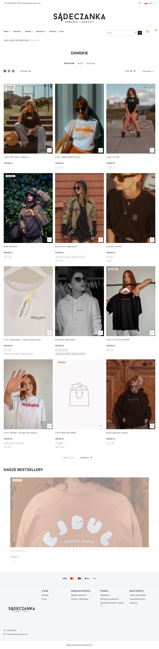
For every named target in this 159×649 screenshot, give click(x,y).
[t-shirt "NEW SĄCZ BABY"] (79, 394)
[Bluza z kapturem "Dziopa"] (130, 394)
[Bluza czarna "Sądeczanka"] (79, 208)
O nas (44, 599)
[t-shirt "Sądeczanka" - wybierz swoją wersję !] (28, 301)
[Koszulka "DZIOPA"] (130, 208)
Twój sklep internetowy (16, 40)
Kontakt (45, 595)
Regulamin (104, 595)
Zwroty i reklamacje (79, 599)
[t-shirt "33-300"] (130, 119)
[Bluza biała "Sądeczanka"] (79, 301)
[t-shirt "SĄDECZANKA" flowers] (79, 119)
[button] (140, 33)
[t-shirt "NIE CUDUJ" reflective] (28, 119)
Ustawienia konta (137, 599)
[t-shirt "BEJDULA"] (79, 512)
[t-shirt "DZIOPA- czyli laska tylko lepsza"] (28, 394)
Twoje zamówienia (138, 595)
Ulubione (133, 603)
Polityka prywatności (109, 599)
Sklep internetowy (78, 645)
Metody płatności (78, 595)
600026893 (12, 3)
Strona (65, 457)
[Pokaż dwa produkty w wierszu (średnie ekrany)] (5, 71)
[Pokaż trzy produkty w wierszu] (9, 71)
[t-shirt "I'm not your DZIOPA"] (130, 301)
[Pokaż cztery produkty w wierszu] (13, 71)
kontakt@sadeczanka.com (30, 3)
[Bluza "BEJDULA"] (28, 208)
